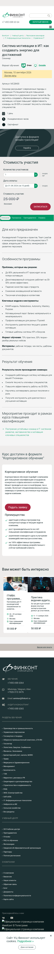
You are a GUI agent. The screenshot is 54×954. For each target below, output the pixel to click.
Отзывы (6, 837)
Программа (16, 218)
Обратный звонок (40, 22)
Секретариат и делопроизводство (17, 781)
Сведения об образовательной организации (22, 848)
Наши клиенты (9, 880)
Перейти (27, 148)
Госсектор (7, 744)
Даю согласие (27, 947)
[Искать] (48, 15)
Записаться (40, 206)
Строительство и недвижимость (17, 785)
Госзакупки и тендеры (12, 736)
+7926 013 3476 (16, 692)
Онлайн (42, 65)
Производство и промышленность (18, 728)
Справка (41, 218)
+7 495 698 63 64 (10, 22)
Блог (5, 888)
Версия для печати (44, 647)
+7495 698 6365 (16, 708)
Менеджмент (9, 766)
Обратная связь (10, 884)
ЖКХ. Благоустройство (12, 793)
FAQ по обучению (10, 840)
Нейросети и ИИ (10, 804)
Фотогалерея (8, 844)
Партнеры (7, 852)
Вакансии (7, 877)
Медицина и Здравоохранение (16, 763)
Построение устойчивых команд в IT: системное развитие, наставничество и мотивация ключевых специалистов (28, 432)
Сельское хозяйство (11, 808)
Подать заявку (17, 507)
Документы (8, 892)
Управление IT (38, 38)
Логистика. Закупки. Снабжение (17, 747)
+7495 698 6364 (16, 683)
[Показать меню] (50, 27)
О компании (8, 873)
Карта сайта (8, 899)
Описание (5, 218)
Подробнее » (25, 941)
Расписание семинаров (35, 36)
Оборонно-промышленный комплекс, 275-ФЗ (22, 740)
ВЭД (5, 789)
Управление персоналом (14, 732)
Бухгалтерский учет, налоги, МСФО (18, 755)
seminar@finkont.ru (21, 698)
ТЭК (5, 774)
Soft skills (7, 797)
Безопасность (9, 770)
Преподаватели (29, 218)
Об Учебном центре (11, 829)
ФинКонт (5, 36)
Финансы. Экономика (12, 751)
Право (6, 759)
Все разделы (8, 812)
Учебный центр (18, 36)
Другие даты (10, 76)
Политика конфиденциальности (17, 896)
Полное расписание (11, 856)
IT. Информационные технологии (18, 38)
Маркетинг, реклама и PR (14, 778)
